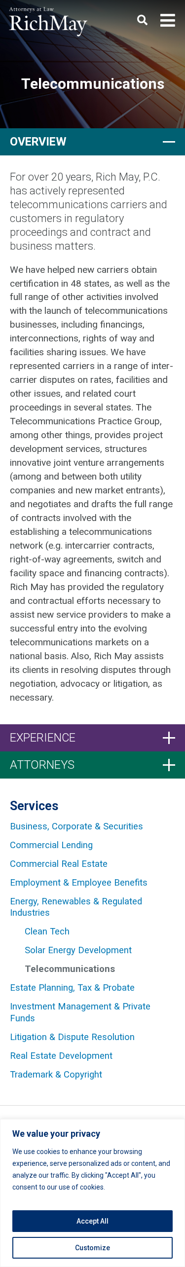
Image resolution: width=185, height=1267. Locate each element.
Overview (38, 142)
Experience (42, 738)
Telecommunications (70, 969)
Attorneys (42, 765)
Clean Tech (47, 931)
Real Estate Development (61, 1055)
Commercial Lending (51, 845)
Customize (92, 1248)
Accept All (92, 1221)
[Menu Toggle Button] (168, 21)
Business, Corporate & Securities (76, 826)
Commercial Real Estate (59, 863)
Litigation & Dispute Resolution (72, 1037)
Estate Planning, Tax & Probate (72, 987)
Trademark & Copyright (56, 1074)
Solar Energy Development (78, 950)
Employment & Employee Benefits (79, 882)
